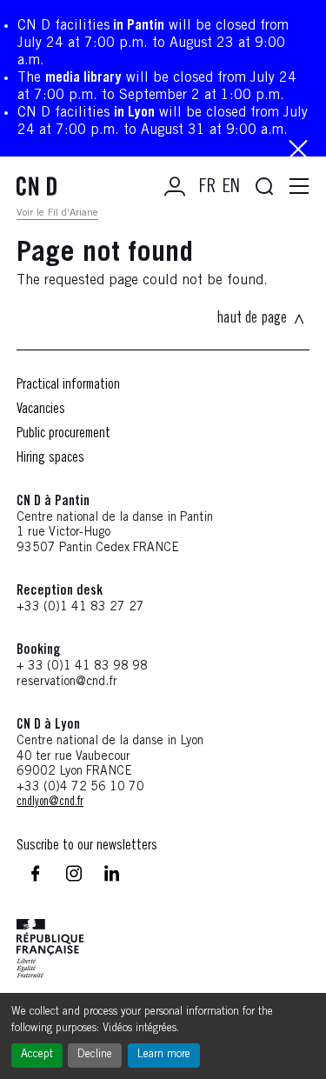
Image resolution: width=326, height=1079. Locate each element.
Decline (94, 1055)
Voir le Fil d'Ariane (57, 213)
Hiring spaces (50, 458)
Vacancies (41, 409)
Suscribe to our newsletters (87, 846)
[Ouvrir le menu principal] (299, 187)
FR (207, 187)
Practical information (68, 385)
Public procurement (63, 434)
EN (231, 187)
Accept (37, 1055)
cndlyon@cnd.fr (50, 802)
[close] (298, 151)
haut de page (251, 319)
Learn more (163, 1055)
